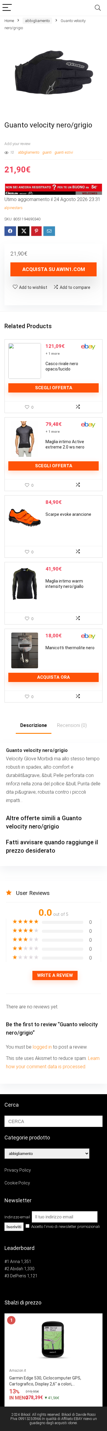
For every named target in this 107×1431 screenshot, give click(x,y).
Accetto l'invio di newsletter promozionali (65, 1226)
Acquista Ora (53, 677)
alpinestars (13, 207)
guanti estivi (64, 152)
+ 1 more (52, 354)
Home (9, 20)
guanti (47, 152)
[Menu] (7, 8)
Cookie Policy (17, 1183)
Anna (15, 1261)
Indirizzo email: (18, 1217)
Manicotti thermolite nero (70, 647)
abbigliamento (37, 20)
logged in (43, 1047)
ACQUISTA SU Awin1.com (53, 269)
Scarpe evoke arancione (68, 514)
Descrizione (33, 725)
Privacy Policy (17, 1170)
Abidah (16, 1268)
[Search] (98, 8)
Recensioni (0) (72, 725)
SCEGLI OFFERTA (53, 387)
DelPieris (18, 1275)
